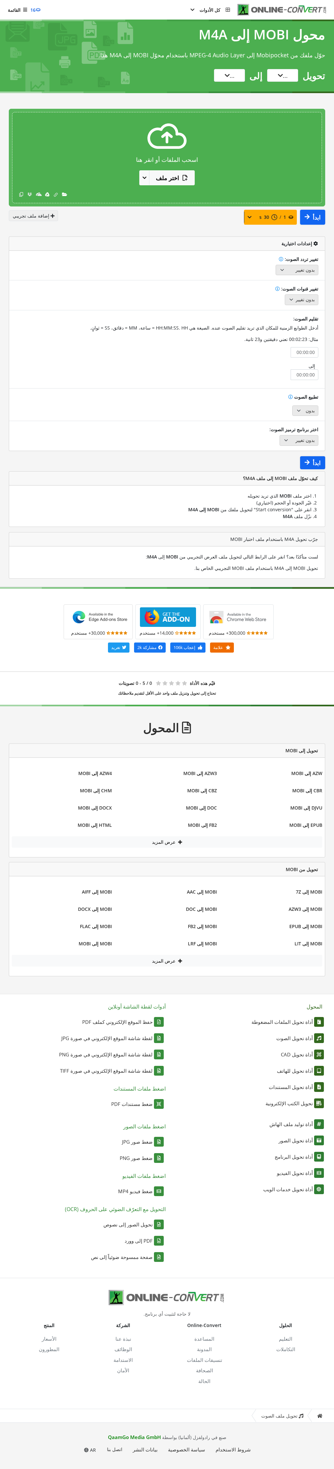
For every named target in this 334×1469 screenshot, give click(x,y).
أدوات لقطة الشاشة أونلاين (137, 1006)
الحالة (204, 1381)
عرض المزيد (164, 842)
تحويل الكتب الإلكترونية (289, 1103)
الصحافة (204, 1370)
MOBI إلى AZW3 (305, 909)
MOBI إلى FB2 (202, 926)
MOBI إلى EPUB (305, 926)
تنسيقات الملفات (204, 1360)
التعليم (285, 1338)
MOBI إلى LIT (308, 943)
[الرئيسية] (319, 1415)
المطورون (49, 1349)
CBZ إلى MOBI (202, 790)
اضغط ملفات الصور (144, 1126)
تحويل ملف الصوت (279, 1416)
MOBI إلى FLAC (96, 926)
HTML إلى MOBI (95, 825)
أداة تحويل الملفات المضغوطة (282, 1022)
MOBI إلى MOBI (95, 943)
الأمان (123, 1370)
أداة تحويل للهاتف (295, 1070)
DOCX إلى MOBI (95, 808)
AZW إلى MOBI (306, 773)
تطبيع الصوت (305, 397)
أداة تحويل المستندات (291, 1087)
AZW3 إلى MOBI (200, 773)
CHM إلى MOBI (96, 790)
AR (92, 1450)
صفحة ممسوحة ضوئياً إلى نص (122, 1257)
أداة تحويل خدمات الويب (288, 1189)
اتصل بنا (114, 1449)
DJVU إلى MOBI (306, 808)
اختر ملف (167, 178)
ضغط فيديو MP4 (135, 1191)
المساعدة (204, 1338)
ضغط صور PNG (136, 1158)
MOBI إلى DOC (201, 909)
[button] (210, 10)
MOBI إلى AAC (202, 892)
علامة (218, 647)
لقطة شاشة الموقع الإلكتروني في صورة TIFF (106, 1070)
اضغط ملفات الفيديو (144, 1175)
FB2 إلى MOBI (202, 825)
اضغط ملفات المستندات (140, 1088)
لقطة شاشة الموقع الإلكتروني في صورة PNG (106, 1054)
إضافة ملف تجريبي (32, 216)
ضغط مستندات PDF (132, 1104)
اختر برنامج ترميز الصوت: (293, 429)
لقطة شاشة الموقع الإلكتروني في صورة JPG (107, 1038)
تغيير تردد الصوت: (300, 259)
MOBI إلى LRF (202, 943)
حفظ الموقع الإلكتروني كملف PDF (117, 1022)
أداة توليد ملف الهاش (291, 1124)
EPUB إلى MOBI (305, 825)
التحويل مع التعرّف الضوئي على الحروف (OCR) (115, 1209)
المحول (314, 1006)
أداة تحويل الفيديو (295, 1173)
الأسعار (49, 1338)
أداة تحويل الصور (296, 1140)
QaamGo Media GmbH (134, 1437)
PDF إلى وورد (139, 1240)
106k (184, 647)
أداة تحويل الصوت (294, 1038)
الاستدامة (123, 1360)
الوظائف (123, 1349)
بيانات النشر (145, 1449)
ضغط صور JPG (137, 1141)
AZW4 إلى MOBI (95, 773)
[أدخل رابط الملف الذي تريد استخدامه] (56, 194)
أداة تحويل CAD (297, 1054)
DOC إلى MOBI (201, 808)
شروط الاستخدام (233, 1449)
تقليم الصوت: (305, 319)
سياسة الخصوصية (186, 1449)
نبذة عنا (123, 1338)
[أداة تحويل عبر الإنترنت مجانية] (278, 10)
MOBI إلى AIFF (97, 892)
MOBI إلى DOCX (95, 909)
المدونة (204, 1349)
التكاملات (285, 1349)
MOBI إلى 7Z (309, 892)
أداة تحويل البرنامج (294, 1156)
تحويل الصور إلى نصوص (128, 1224)
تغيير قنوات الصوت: (299, 289)
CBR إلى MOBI (307, 790)
